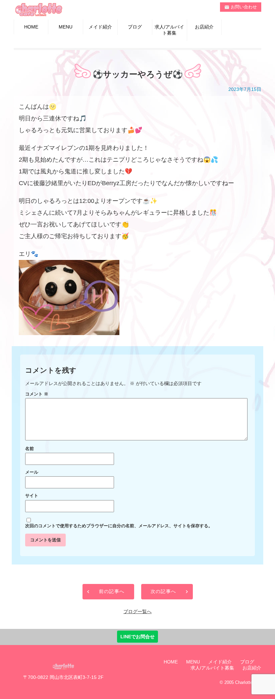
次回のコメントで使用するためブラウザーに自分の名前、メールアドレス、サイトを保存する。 (119, 526)
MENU (65, 27)
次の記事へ (163, 591)
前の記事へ (112, 591)
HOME (31, 27)
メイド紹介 (100, 27)
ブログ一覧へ (137, 611)
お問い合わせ (240, 7)
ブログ (135, 27)
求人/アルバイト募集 (169, 30)
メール (31, 472)
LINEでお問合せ (137, 636)
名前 (29, 448)
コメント (36, 394)
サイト (31, 495)
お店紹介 (204, 27)
